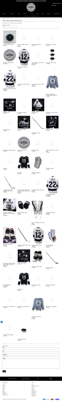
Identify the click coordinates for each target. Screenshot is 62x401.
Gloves (31, 13)
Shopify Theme (14, 399)
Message (4, 358)
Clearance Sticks (57, 13)
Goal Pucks (12, 13)
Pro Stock (49, 13)
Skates (37, 13)
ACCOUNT (54, 3)
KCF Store (26, 16)
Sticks (19, 13)
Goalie (43, 13)
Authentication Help (35, 16)
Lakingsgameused (9, 399)
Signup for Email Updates (11, 378)
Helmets (24, 13)
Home (3, 18)
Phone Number (5, 354)
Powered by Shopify (23, 399)
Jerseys (4, 13)
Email (3, 350)
